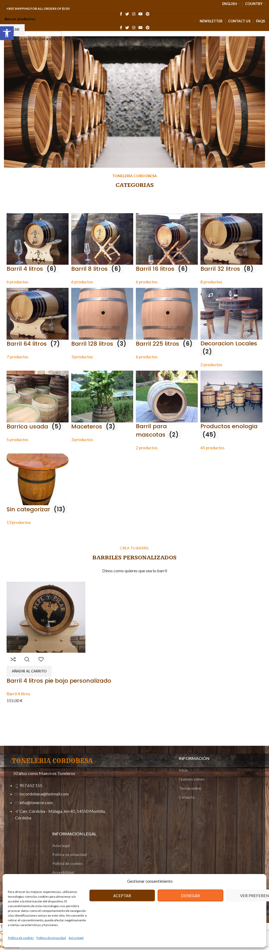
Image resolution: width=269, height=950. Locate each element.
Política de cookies (21, 938)
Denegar (190, 895)
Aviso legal (76, 938)
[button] (7, 33)
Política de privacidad (51, 938)
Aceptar (122, 895)
